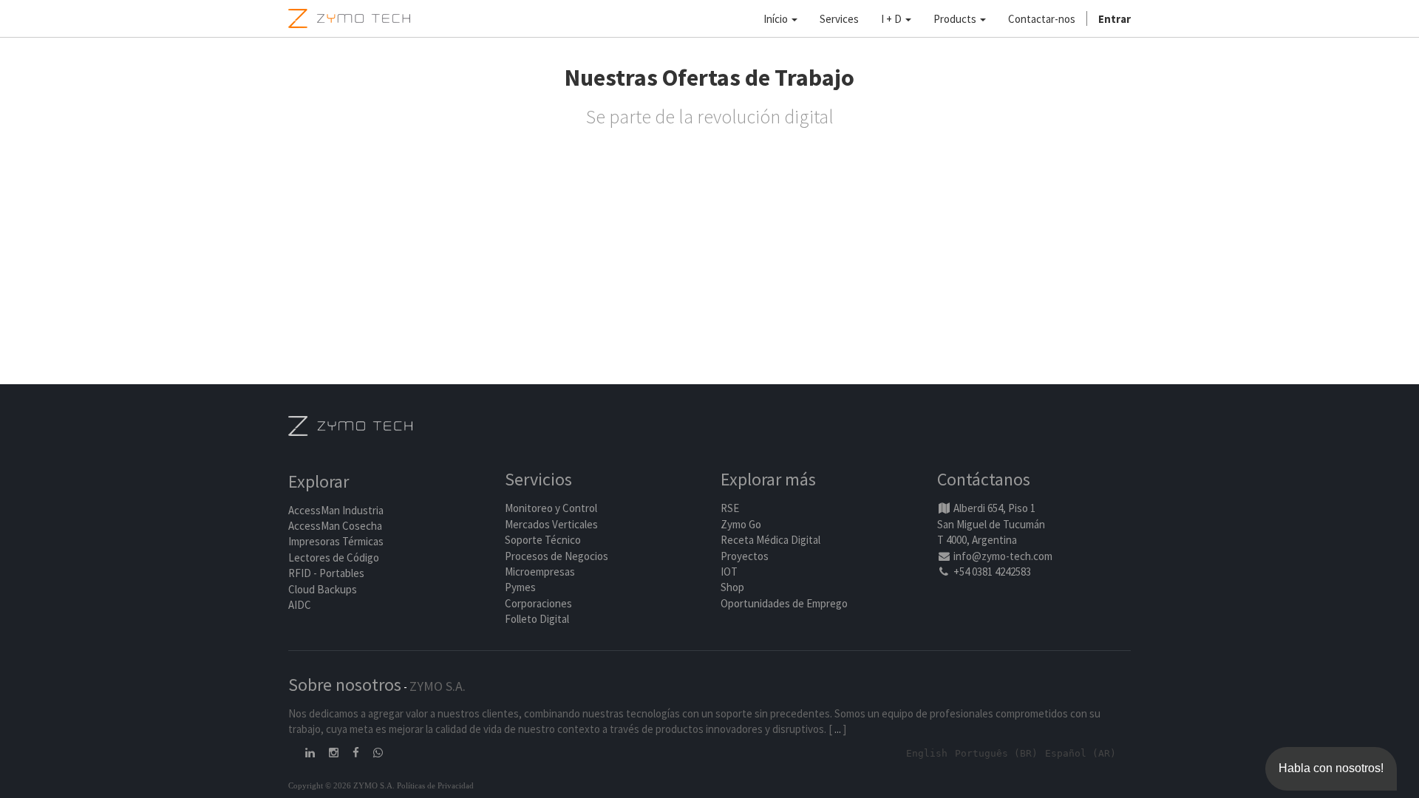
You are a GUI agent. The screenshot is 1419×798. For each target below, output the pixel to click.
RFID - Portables (326, 573)
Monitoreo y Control (551, 508)
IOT (729, 572)
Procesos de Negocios (556, 556)
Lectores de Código (333, 557)
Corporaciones (538, 603)
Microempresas (540, 572)
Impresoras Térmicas (336, 541)
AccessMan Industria (336, 510)
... (837, 729)
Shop (732, 587)
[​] (311, 753)
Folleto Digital (538, 619)
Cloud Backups (322, 589)
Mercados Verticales (551, 524)
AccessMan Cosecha (335, 526)
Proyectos (745, 556)
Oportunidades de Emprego (784, 603)
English (926, 753)
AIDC (299, 605)
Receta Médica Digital (770, 540)
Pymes (520, 587)
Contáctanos (983, 479)
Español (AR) (1080, 753)
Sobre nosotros (344, 684)
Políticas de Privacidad (435, 785)
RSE (730, 508)
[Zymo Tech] (350, 424)
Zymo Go (741, 524)
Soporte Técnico (543, 540)
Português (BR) (996, 753)
